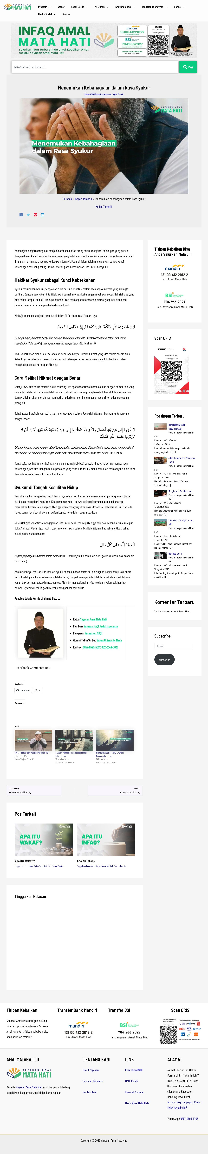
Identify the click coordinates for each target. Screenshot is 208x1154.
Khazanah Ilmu (123, 6)
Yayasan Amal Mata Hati (93, 619)
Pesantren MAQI (93, 633)
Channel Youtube (134, 1092)
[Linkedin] (42, 214)
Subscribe (164, 660)
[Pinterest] (35, 214)
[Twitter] (28, 214)
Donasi (177, 6)
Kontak (66, 14)
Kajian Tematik (118, 94)
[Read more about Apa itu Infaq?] (106, 839)
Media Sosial (45, 14)
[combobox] (94, 67)
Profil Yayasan (91, 1070)
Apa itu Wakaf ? (25, 861)
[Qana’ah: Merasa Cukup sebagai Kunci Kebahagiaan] (74, 740)
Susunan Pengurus (93, 1081)
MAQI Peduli (131, 1081)
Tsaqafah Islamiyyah (152, 6)
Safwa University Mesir (109, 640)
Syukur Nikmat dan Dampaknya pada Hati (32, 752)
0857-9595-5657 (91, 647)
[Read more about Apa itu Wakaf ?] (44, 839)
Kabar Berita (77, 6)
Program (42, 6)
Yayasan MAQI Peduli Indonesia (101, 626)
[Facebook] (21, 214)
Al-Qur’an (100, 6)
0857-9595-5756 (189, 1118)
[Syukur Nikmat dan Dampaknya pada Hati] (33, 740)
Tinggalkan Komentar (103, 94)
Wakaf (61, 6)
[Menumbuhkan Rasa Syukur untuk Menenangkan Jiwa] (115, 740)
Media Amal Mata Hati (137, 1103)
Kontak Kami (90, 1092)
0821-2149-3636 (110, 647)
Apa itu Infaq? (86, 861)
